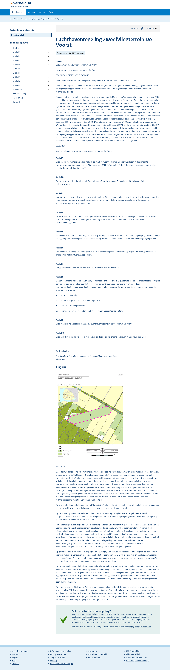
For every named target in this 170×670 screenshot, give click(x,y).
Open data (92, 651)
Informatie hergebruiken (60, 651)
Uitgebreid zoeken (47, 19)
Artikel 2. (17, 56)
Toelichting (18, 98)
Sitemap (53, 660)
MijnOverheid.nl (133, 651)
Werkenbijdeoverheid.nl (136, 660)
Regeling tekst (17, 35)
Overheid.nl (17, 13)
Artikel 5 (16, 68)
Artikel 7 (16, 77)
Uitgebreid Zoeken (47, 12)
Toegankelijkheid (57, 657)
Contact (15, 654)
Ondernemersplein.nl (135, 657)
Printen (150, 28)
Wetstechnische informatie (22, 30)
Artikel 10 (17, 89)
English (15, 657)
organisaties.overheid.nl (132, 622)
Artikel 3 (16, 60)
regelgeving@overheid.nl (140, 626)
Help (14, 660)
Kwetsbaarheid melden (60, 663)
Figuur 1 (16, 102)
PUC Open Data (95, 657)
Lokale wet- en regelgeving (29, 19)
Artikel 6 (16, 73)
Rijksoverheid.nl (133, 654)
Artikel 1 (16, 52)
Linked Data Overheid (97, 654)
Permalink (135, 28)
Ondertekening (19, 93)
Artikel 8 (16, 81)
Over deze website (20, 651)
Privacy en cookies (58, 654)
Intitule (16, 48)
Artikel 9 (16, 85)
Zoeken (31, 12)
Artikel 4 (16, 64)
